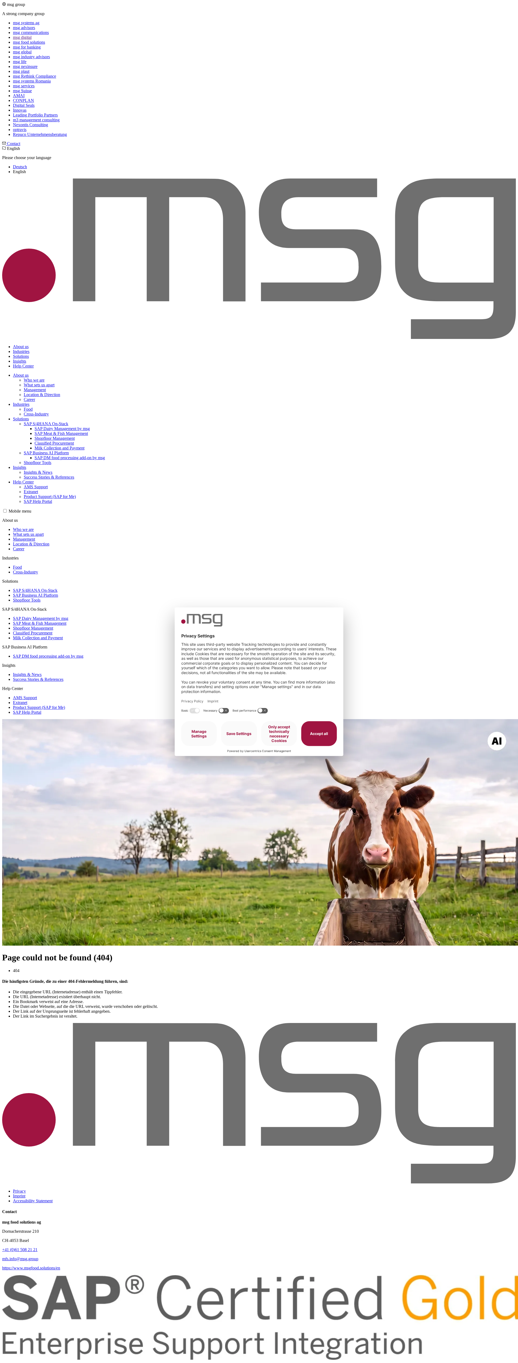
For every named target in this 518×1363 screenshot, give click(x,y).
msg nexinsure (25, 66)
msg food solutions (29, 42)
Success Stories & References (49, 477)
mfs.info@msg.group (20, 1258)
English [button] (26, 160)
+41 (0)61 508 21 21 (20, 1249)
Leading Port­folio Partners (35, 115)
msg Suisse (22, 90)
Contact (13, 143)
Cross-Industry (36, 414)
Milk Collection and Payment (59, 448)
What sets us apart (39, 385)
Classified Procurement (54, 443)
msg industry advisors (31, 56)
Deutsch (20, 166)
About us (21, 346)
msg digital (22, 37)
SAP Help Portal (38, 501)
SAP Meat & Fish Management (61, 433)
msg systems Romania (32, 81)
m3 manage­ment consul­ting (36, 120)
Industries (21, 351)
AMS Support (36, 487)
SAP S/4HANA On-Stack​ (46, 423)
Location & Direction (42, 394)
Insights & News (38, 472)
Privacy (19, 1191)
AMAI (19, 95)
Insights (19, 361)
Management (35, 389)
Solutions (21, 356)
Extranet (31, 491)
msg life (19, 61)
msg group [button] (34, 69)
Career (29, 399)
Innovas (19, 110)
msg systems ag (26, 22)
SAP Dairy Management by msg (62, 428)
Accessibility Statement (33, 1201)
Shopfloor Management (55, 438)
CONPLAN (23, 100)
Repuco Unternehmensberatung (40, 134)
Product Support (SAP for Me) (50, 496)
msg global (22, 52)
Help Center (23, 366)
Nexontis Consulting (30, 124)
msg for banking (27, 47)
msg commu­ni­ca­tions (31, 32)
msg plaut (21, 71)
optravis (19, 129)
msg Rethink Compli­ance (34, 76)
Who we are (34, 380)
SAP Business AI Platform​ (46, 453)
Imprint (19, 1196)
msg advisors (24, 27)
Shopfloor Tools (37, 462)
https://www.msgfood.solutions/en (31, 1268)
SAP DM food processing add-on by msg (70, 457)
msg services (24, 86)
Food (28, 409)
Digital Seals (24, 105)
